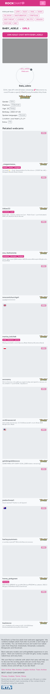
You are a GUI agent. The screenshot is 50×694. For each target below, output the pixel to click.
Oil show (8, 16)
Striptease (33, 16)
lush (12, 212)
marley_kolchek (9, 337)
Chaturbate (16, 105)
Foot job (7, 23)
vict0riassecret (9, 420)
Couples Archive (29, 670)
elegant (17, 167)
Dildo (25, 12)
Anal (32, 12)
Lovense (20, 19)
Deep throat (9, 19)
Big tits (30, 19)
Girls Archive (6, 670)
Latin (18, 12)
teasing (5, 582)
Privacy (4, 676)
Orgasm (39, 19)
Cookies (11, 676)
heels (11, 167)
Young (12, 108)
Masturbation (20, 16)
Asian (40, 12)
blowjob (14, 256)
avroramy (6, 379)
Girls (25, 28)
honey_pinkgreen (9, 579)
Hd (10, 122)
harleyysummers (9, 539)
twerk (5, 167)
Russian (22, 115)
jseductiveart (8, 500)
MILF (15, 23)
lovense (6, 212)
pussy (17, 340)
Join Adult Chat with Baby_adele (25, 34)
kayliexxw (7, 623)
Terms (17, 676)
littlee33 (6, 209)
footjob (20, 256)
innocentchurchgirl (10, 297)
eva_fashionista (9, 253)
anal (4, 340)
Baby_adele (25, 85)
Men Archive (17, 670)
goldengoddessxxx (11, 461)
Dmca (23, 676)
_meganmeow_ (9, 164)
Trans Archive (41, 670)
